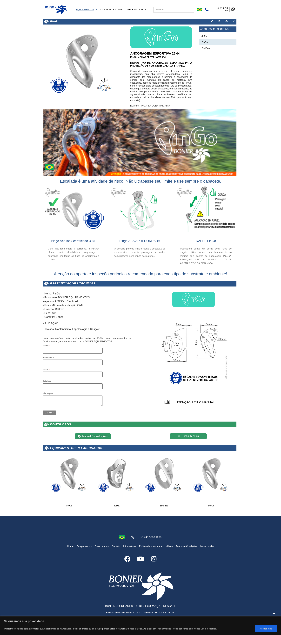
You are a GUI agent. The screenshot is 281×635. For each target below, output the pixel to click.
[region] (140, 625)
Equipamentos (85, 9)
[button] (212, 21)
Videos (169, 546)
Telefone (47, 381)
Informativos (135, 9)
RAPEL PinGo (206, 241)
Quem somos (106, 9)
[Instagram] (153, 559)
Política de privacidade (150, 546)
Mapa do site (207, 546)
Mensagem (48, 393)
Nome (45, 346)
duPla (204, 36)
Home (70, 546)
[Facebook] (127, 559)
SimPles (205, 48)
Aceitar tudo (266, 628)
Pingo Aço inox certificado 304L (73, 241)
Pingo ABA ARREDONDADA (139, 241)
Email (45, 370)
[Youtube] (140, 559)
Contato (120, 9)
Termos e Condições (186, 546)
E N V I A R (49, 413)
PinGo (204, 42)
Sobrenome (48, 358)
